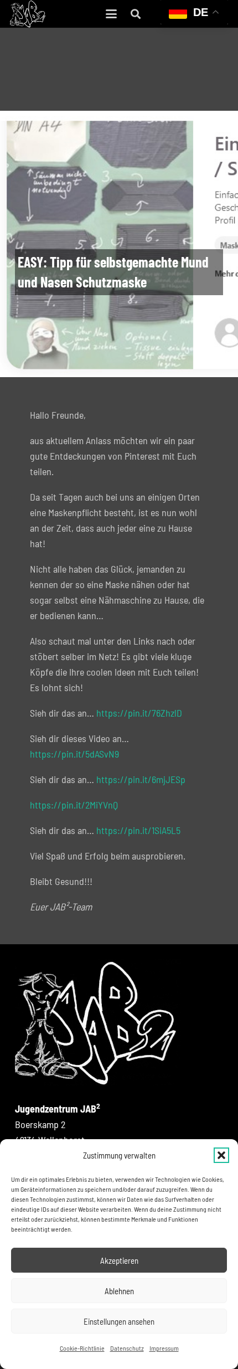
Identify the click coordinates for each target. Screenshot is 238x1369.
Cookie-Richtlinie (82, 1348)
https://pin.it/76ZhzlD (139, 713)
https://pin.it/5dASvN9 (74, 754)
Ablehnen (119, 1291)
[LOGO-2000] (28, 14)
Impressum (164, 1348)
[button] (221, 1155)
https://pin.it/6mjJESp (140, 779)
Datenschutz (127, 1348)
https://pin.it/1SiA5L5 (138, 830)
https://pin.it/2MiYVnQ (74, 805)
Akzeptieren (119, 1260)
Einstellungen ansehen (119, 1321)
